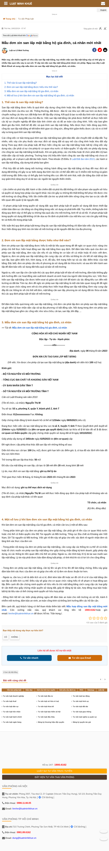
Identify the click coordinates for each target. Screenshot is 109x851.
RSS (81, 690)
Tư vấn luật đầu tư (45, 696)
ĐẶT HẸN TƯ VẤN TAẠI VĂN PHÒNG (54, 777)
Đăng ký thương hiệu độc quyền (51, 722)
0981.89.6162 (24, 832)
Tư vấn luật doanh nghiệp (13, 696)
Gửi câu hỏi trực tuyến (46, 690)
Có (5, 637)
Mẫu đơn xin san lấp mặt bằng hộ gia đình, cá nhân (39, 328)
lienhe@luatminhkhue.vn (20, 613)
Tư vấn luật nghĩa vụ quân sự (85, 717)
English (103, 10)
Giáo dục (29, 690)
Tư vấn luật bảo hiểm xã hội (49, 712)
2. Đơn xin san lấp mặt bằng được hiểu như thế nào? (31, 87)
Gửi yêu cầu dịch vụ (67, 690)
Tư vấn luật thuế (9, 701)
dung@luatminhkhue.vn (24, 838)
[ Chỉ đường (45, 797)
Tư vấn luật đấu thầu (46, 717)
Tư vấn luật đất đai (80, 706)
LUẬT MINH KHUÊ (37, 3)
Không (14, 637)
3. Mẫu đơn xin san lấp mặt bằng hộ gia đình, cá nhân (31, 91)
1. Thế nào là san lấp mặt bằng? (20, 83)
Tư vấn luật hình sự (81, 701)
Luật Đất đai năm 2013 (83, 159)
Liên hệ (101, 690)
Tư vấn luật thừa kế (46, 706)
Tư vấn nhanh (30, 658)
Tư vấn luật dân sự (10, 706)
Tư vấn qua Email (81, 658)
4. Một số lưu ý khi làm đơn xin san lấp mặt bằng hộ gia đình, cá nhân (39, 95)
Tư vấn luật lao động (81, 696)
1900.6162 (90, 610)
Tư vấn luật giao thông (82, 712)
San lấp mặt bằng (11, 672)
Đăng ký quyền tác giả (82, 722)
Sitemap (90, 690)
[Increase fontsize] (105, 28)
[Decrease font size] (100, 28)
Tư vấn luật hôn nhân (11, 712)
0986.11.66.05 (24, 803)
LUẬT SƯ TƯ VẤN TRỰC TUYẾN (54, 771)
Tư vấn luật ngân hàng (12, 722)
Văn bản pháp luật (14, 690)
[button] (105, 50)
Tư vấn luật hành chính (12, 717)
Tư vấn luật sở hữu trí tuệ (48, 701)
